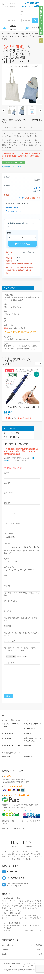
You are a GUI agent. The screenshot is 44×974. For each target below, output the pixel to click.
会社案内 (28, 746)
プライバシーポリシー (11, 746)
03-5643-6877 (12, 207)
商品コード (8, 533)
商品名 (7, 544)
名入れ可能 (27, 20)
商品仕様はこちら (12, 119)
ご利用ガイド (30, 729)
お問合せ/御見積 (11, 428)
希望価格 (7, 586)
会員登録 (13, 29)
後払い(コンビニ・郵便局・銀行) (17, 795)
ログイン (13, 26)
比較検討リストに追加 (41, 22)
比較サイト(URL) (10, 641)
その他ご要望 (9, 663)
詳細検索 (28, 756)
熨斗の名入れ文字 (10, 601)
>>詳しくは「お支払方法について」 (15, 829)
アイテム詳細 (9, 288)
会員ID (6, 473)
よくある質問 (8, 733)
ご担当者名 (8, 493)
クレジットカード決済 (13, 786)
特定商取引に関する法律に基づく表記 (26, 964)
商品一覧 (6, 756)
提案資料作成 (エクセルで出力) (13, 163)
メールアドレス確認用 (12, 523)
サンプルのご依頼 (11, 433)
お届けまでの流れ (11, 437)
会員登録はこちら (8, 167)
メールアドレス (10, 513)
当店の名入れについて (33, 724)
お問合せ (28, 733)
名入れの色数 (9, 567)
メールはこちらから (14, 211)
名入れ (6, 559)
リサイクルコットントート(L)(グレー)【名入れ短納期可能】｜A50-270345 (17, 54)
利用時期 (7, 626)
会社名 (7, 483)
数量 (5, 576)
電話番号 (7, 503)
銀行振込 (7, 776)
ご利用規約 (7, 738)
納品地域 (7, 611)
